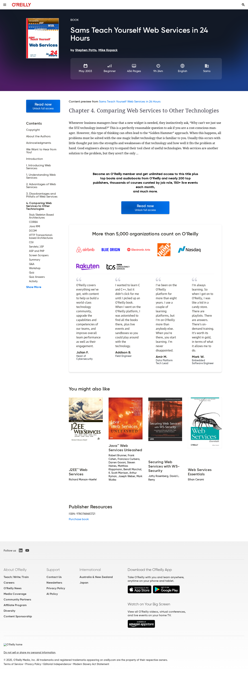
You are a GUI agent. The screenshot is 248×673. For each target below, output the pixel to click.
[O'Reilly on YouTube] (27, 550)
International (90, 569)
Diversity (9, 611)
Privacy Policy (55, 588)
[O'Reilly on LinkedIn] (21, 550)
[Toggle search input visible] (243, 4)
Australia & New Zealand (96, 577)
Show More (33, 287)
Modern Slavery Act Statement (91, 664)
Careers (9, 582)
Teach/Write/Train (16, 577)
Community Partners (17, 599)
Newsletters (54, 582)
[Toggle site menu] (4, 4)
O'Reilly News (12, 588)
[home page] (21, 4)
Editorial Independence (57, 664)
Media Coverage (15, 594)
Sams (206, 71)
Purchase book (79, 519)
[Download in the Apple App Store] (139, 592)
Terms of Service (13, 664)
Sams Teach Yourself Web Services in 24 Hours (130, 101)
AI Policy (52, 594)
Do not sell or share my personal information (29, 652)
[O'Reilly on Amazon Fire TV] (141, 627)
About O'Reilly (15, 569)
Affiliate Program (15, 605)
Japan (84, 582)
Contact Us (54, 577)
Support (53, 569)
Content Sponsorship (18, 616)
